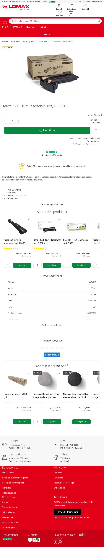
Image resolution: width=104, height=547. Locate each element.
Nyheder (30, 27)
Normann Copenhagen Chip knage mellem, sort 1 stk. (76, 396)
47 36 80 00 (73, 445)
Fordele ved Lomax (10, 507)
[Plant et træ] (36, 540)
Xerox (93, 288)
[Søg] (99, 21)
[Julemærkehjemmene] (30, 540)
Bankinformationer (10, 522)
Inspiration (43, 27)
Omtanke (86, 1)
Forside (5, 42)
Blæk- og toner (29, 42)
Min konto (58, 473)
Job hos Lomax (8, 512)
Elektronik (15, 42)
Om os (5, 502)
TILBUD (5, 27)
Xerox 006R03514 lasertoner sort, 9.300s (47, 242)
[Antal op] (18, 121)
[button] (7, 47)
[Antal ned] (7, 121)
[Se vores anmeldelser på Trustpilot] (7, 539)
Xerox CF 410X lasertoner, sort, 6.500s (75, 242)
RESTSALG (17, 27)
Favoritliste (58, 478)
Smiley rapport (8, 527)
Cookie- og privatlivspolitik (13, 483)
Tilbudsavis (65, 458)
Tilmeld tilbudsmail (67, 512)
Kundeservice (97, 1)
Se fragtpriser (93, 141)
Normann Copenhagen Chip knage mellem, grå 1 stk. (46, 396)
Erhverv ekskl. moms (62, 518)
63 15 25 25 (77, 448)
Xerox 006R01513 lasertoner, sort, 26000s (15, 242)
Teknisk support (9, 493)
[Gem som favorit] (29, 219)
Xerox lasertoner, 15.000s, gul (16, 396)
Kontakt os (6, 488)
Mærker (46, 34)
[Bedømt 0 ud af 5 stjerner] (68, 248)
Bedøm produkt (52, 355)
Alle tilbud (64, 461)
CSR (79, 1)
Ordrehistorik (59, 488)
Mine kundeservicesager (64, 483)
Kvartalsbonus (8, 517)
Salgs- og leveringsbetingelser (15, 478)
